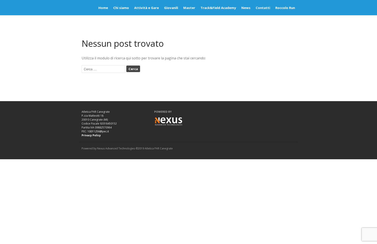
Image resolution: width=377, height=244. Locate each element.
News (245, 7)
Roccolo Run (285, 7)
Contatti (263, 7)
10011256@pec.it (98, 131)
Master (189, 7)
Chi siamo (121, 7)
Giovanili (171, 7)
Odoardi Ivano (339, 176)
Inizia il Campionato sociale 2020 (347, 237)
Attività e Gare (146, 7)
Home (103, 7)
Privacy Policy (91, 135)
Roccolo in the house (348, 209)
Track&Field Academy (218, 7)
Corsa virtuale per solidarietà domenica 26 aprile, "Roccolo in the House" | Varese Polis (350, 219)
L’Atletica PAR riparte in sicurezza (347, 168)
